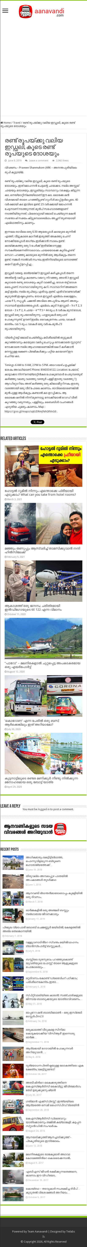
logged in (44, 809)
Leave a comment (38, 160)
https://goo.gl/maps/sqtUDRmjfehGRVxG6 (30, 411)
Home (7, 122)
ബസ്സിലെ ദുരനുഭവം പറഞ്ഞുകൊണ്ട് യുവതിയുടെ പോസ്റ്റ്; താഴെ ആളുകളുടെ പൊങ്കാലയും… (52, 963)
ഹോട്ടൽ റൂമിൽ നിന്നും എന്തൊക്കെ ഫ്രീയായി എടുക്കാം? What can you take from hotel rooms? (40, 493)
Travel (16, 122)
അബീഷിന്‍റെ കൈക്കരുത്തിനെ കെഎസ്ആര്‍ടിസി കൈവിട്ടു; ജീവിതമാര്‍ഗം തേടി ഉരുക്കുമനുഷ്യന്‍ (53, 1086)
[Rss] (43, 1236)
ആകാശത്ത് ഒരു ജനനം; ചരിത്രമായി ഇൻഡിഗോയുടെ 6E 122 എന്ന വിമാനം (33, 607)
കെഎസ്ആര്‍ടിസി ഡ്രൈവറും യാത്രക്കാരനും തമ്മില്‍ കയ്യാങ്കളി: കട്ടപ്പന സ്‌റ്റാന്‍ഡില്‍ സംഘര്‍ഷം (53, 1122)
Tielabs (70, 1231)
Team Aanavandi (37, 1231)
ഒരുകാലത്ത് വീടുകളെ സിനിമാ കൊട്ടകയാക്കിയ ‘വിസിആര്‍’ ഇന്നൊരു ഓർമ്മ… (50, 1033)
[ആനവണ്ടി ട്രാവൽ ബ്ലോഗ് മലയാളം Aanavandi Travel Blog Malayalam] (43, 11)
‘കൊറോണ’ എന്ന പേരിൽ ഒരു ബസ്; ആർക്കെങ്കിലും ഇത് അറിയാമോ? (32, 722)
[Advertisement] (43, 66)
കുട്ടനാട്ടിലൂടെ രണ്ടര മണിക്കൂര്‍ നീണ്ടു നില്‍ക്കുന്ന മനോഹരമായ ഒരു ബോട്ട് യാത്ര (41, 780)
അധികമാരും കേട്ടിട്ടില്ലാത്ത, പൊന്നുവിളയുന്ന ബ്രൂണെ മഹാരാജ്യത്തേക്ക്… (44, 861)
